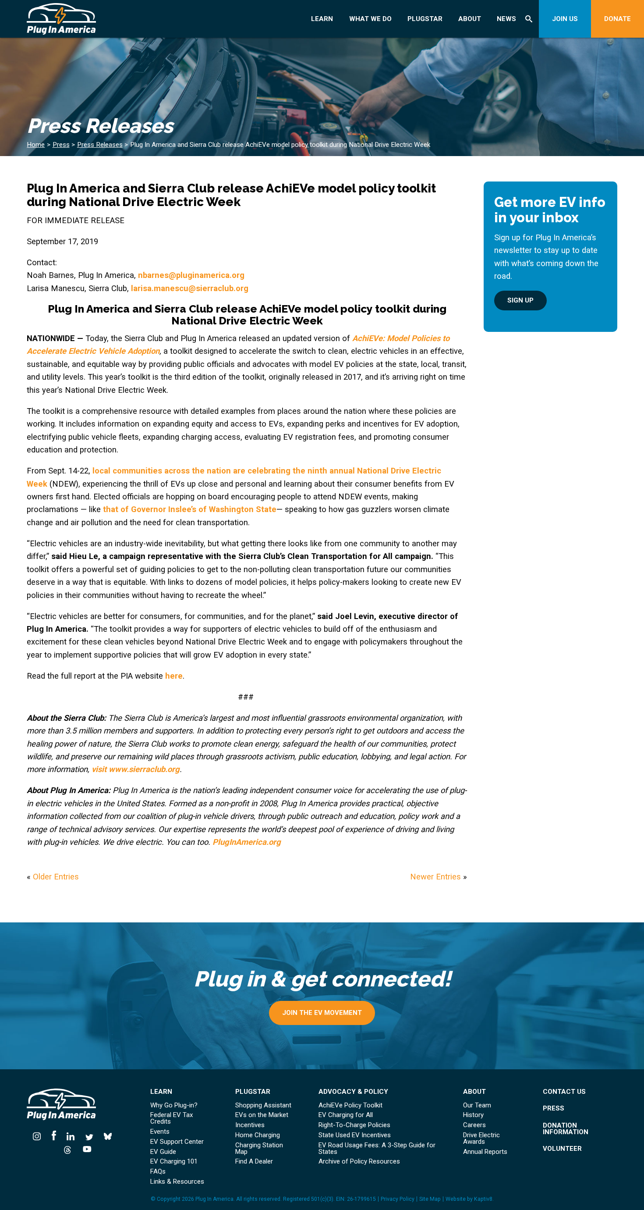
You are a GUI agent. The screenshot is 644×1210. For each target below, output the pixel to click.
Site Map (430, 1199)
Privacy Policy (397, 1199)
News (506, 19)
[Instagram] (39, 1135)
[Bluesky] (108, 1135)
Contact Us (564, 1092)
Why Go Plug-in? (174, 1105)
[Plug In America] (79, 19)
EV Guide (163, 1152)
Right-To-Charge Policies (354, 1125)
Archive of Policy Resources (359, 1161)
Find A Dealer (254, 1161)
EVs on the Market (261, 1115)
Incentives (250, 1125)
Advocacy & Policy (353, 1092)
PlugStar (424, 19)
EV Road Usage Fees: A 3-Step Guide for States (376, 1148)
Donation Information (565, 1128)
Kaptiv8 (483, 1199)
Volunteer (562, 1149)
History (473, 1115)
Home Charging (257, 1135)
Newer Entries (435, 876)
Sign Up (520, 300)
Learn (322, 19)
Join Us (565, 19)
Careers (474, 1125)
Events (160, 1131)
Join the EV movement (322, 1013)
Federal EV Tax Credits (171, 1118)
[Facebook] (54, 1135)
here (174, 675)
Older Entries (56, 876)
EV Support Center (177, 1142)
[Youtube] (84, 1149)
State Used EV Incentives (354, 1135)
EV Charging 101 (174, 1161)
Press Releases (100, 145)
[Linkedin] (70, 1135)
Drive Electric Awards (481, 1138)
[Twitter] (89, 1135)
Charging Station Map (259, 1148)
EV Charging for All (345, 1115)
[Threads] (67, 1149)
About (469, 19)
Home (36, 145)
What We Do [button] (370, 19)
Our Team (477, 1105)
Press (61, 145)
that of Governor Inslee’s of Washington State (189, 509)
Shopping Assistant (263, 1105)
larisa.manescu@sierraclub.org (189, 288)
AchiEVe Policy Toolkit (350, 1105)
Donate (617, 19)
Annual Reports (485, 1152)
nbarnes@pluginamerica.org (191, 275)
